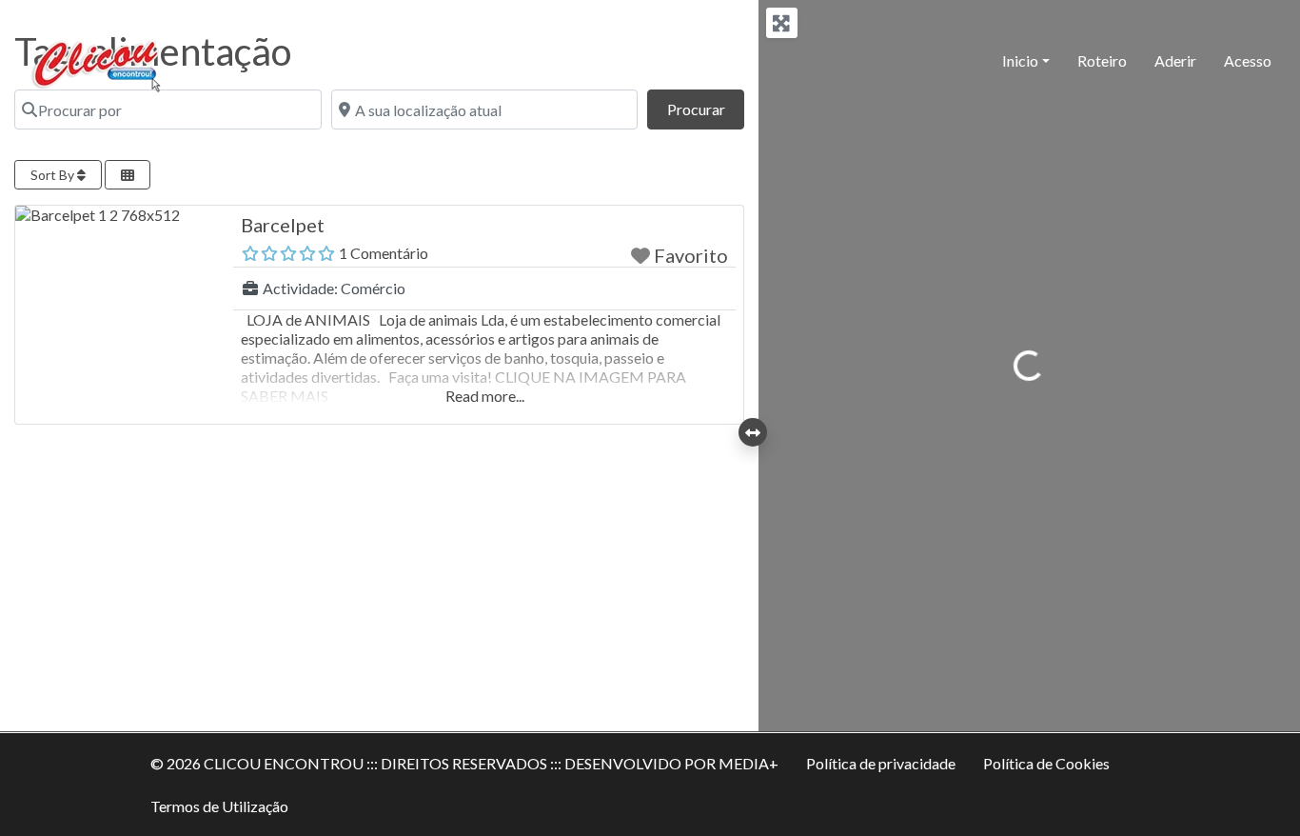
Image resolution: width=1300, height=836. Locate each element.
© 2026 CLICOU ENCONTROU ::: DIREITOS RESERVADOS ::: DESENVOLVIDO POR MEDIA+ (464, 763)
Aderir (1175, 60)
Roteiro (1102, 60)
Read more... (484, 396)
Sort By (53, 175)
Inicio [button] (1020, 60)
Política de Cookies (1046, 763)
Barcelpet (283, 224)
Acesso (1247, 60)
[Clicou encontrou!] (101, 58)
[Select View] (127, 174)
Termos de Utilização (219, 806)
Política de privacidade (880, 763)
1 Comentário (383, 253)
